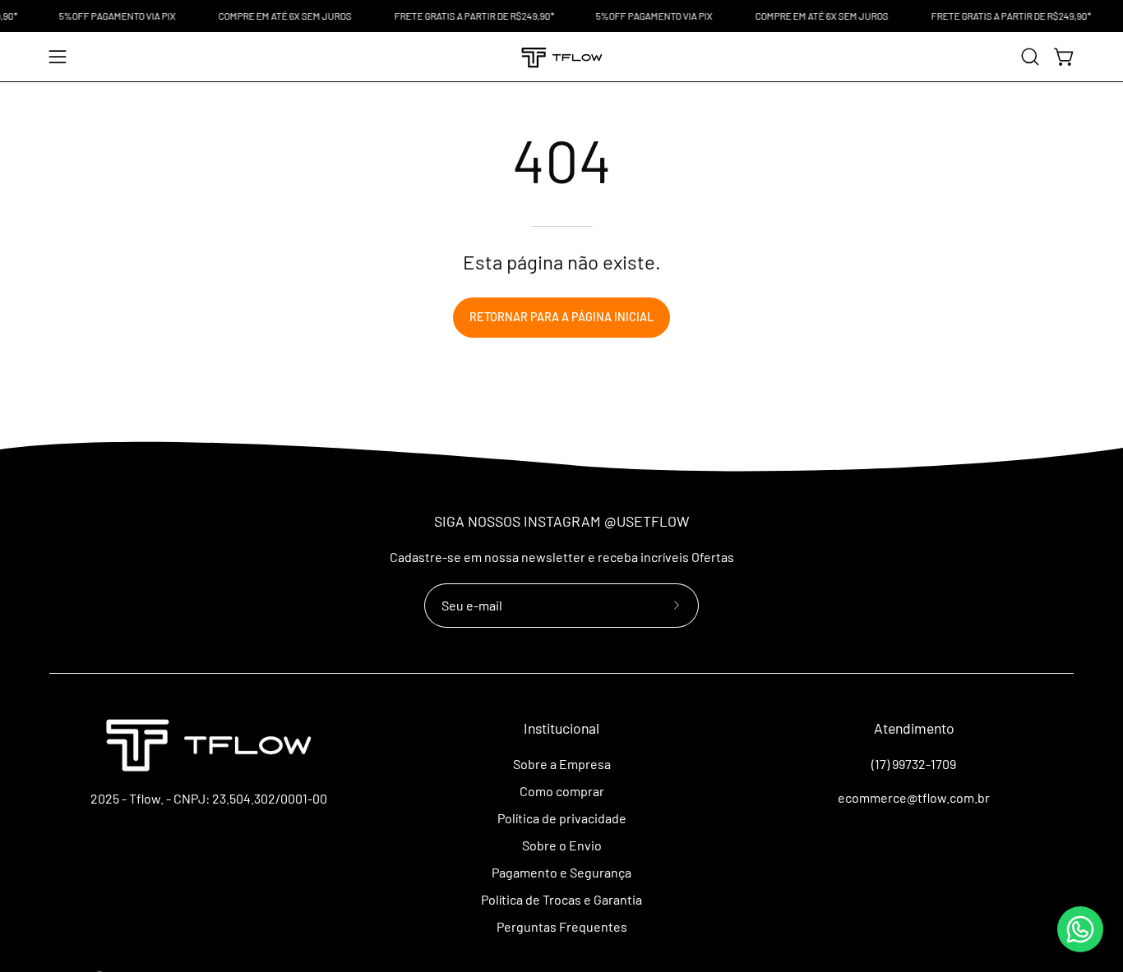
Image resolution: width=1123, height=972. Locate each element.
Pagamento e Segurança (561, 872)
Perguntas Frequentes (561, 926)
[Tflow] (561, 57)
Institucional (561, 728)
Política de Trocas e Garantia (561, 899)
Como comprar (561, 791)
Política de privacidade (561, 818)
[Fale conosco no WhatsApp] (1080, 929)
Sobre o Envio (561, 845)
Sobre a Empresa (561, 764)
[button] (1030, 56)
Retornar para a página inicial (561, 317)
